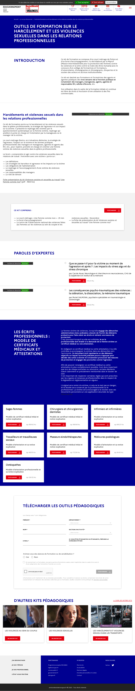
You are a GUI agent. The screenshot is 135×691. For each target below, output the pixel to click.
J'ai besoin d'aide (18, 660)
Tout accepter (83, 2)
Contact (79, 675)
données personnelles (101, 580)
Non (36, 557)
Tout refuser (98, 2)
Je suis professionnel (26, 19)
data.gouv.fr (51, 675)
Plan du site (80, 665)
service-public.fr (53, 670)
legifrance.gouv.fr (53, 667)
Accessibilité (80, 667)
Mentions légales (82, 670)
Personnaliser (111, 2)
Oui (27, 557)
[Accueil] (21, 8)
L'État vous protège (20, 674)
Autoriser (108, 114)
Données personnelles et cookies (87, 672)
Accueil (16, 19)
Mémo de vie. (67, 394)
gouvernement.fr (53, 672)
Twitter (107, 665)
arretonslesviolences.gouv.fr (58, 687)
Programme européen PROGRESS (57, 665)
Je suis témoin (17, 665)
